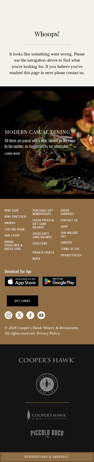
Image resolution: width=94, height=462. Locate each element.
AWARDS (10, 223)
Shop (64, 226)
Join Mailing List (69, 234)
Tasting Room (15, 229)
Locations (40, 243)
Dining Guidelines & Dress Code (13, 245)
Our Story (12, 235)
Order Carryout (68, 212)
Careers (66, 242)
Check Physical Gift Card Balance (44, 223)
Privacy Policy (71, 255)
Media (36, 258)
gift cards (26, 301)
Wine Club (12, 210)
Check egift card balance (42, 235)
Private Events (43, 252)
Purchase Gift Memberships (43, 212)
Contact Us (69, 220)
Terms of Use (70, 249)
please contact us (69, 72)
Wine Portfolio (15, 216)
